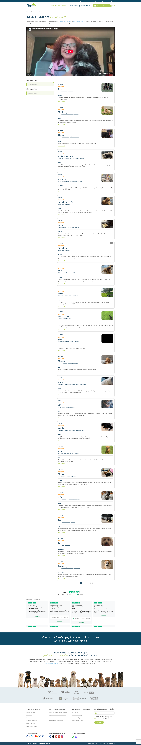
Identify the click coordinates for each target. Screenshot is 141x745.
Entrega (28, 718)
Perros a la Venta (30, 712)
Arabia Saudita (65, 137)
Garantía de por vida (31, 723)
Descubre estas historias (52, 663)
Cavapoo (70, 91)
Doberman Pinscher (74, 137)
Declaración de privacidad (44, 743)
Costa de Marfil (66, 522)
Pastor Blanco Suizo (81, 384)
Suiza (63, 204)
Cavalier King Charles (71, 476)
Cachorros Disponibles (103, 6)
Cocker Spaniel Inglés (73, 363)
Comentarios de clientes (77, 720)
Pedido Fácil (29, 715)
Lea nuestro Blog (76, 718)
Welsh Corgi (77, 568)
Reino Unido (64, 91)
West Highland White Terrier (76, 181)
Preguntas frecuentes (31, 720)
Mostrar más (61, 101)
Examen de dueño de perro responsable (58, 712)
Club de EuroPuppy (78, 21)
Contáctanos (75, 712)
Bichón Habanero (70, 407)
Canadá (65, 363)
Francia (72, 341)
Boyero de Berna (80, 430)
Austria (63, 476)
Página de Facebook (64, 21)
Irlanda (64, 318)
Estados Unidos (67, 453)
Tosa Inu (76, 453)
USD (104, 1)
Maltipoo (77, 341)
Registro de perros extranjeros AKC (57, 715)
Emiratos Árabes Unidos (67, 114)
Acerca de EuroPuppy (77, 715)
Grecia (63, 407)
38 (88, 583)
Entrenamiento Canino (31, 726)
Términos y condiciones (31, 743)
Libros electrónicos (53, 718)
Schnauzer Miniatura (79, 158)
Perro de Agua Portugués (73, 227)
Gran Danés (75, 295)
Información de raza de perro (56, 720)
